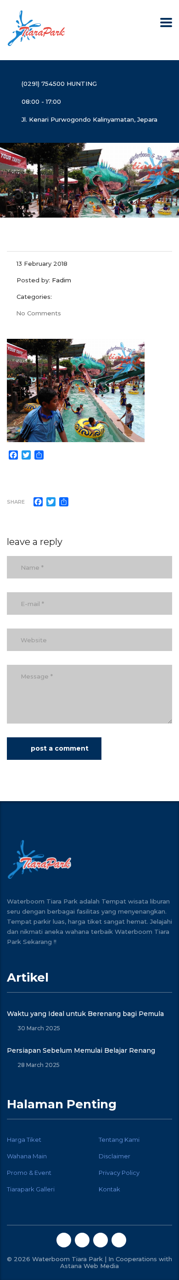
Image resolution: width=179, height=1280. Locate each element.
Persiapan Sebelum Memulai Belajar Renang (81, 1050)
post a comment (60, 748)
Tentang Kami (119, 1139)
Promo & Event (29, 1172)
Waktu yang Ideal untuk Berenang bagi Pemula (85, 1014)
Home (15, 172)
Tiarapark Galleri (31, 1189)
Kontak (109, 1189)
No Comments (38, 313)
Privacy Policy (119, 1172)
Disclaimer (114, 1156)
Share (16, 502)
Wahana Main (27, 1156)
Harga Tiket (24, 1139)
